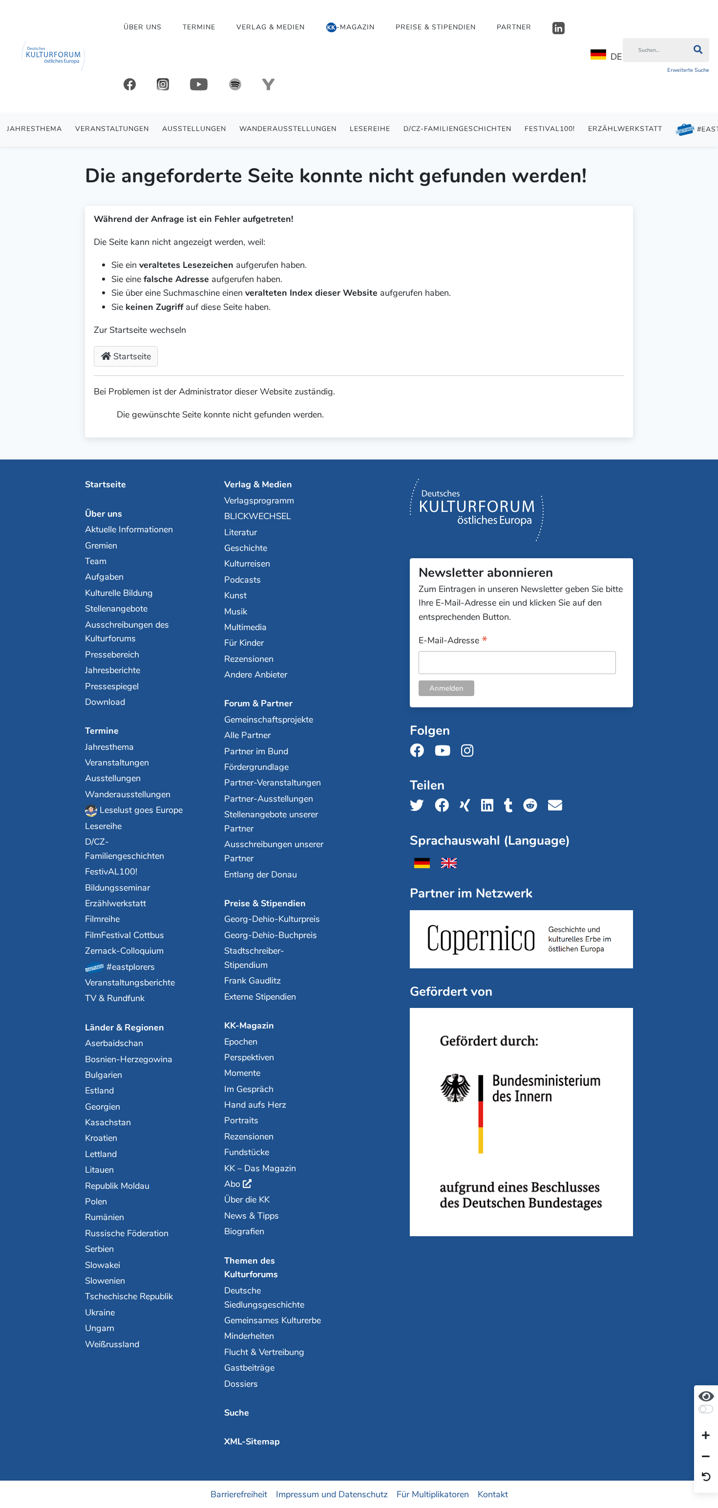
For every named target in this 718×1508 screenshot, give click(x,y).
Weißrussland (112, 1344)
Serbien (99, 1249)
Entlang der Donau (260, 874)
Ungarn (99, 1328)
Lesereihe (370, 128)
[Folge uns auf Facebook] (420, 751)
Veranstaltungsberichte (130, 982)
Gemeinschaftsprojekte (268, 719)
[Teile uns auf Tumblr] (511, 805)
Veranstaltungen (112, 128)
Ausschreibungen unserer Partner (273, 851)
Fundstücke (246, 1152)
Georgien (102, 1107)
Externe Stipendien (260, 997)
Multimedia (245, 627)
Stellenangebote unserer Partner (271, 821)
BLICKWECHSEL (257, 516)
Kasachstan (108, 1122)
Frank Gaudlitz (252, 980)
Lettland (101, 1154)
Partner (514, 27)
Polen (96, 1201)
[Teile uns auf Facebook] (445, 805)
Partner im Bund (256, 751)
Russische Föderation (127, 1233)
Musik (235, 611)
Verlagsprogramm (259, 500)
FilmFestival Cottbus (124, 935)
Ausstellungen (194, 128)
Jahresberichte (112, 670)
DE (616, 57)
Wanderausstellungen (288, 128)
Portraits (241, 1120)
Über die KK (247, 1199)
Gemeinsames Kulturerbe (272, 1320)
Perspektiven (249, 1057)
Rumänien (104, 1217)
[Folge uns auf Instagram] (470, 751)
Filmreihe (102, 919)
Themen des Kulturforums (251, 1268)
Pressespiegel (112, 686)
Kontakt (493, 1494)
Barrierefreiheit (239, 1494)
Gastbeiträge (249, 1368)
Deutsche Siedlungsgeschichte (264, 1298)
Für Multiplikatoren (433, 1494)
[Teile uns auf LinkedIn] (490, 805)
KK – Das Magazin (260, 1168)
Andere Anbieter (255, 674)
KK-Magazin (249, 1025)
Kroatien (101, 1138)
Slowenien (105, 1281)
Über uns (143, 27)
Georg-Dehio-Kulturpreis (272, 919)
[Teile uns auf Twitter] (420, 805)
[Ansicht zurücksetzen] (706, 1477)
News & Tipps (251, 1216)
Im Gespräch (249, 1089)
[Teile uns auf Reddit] (533, 805)
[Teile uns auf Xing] (468, 805)
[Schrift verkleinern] (705, 1456)
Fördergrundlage (256, 767)
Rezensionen (249, 659)
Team (95, 561)
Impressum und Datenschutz (332, 1494)
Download (105, 702)
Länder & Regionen (124, 1027)
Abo (232, 1184)
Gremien (101, 545)
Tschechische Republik (129, 1296)
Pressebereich (112, 654)
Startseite (131, 356)
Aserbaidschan (114, 1043)
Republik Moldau (117, 1186)
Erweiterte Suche (688, 70)
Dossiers (241, 1384)
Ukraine (100, 1312)
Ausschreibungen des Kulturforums (127, 632)
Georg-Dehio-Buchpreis (270, 935)
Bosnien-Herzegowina (128, 1059)
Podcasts (242, 580)
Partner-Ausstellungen (268, 799)
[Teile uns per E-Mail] (558, 805)
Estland (99, 1090)
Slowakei (102, 1265)
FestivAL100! (550, 128)
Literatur (240, 532)
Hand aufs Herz (255, 1105)
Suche (236, 1413)
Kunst (235, 595)
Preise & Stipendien (436, 27)
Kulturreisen (247, 563)
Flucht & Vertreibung (264, 1352)
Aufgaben (104, 577)
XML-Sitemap (252, 1441)
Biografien (244, 1231)
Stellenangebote (116, 608)
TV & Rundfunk (115, 998)
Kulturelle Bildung (119, 593)
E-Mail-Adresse (453, 641)
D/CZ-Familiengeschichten (457, 128)
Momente (242, 1073)
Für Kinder (244, 643)
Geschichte (245, 548)
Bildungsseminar (117, 888)
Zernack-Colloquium (124, 951)
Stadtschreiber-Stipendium (254, 958)
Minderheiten (249, 1336)
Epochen (240, 1042)
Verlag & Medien (270, 27)
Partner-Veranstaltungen (272, 782)
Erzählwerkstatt (625, 128)
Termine (199, 27)
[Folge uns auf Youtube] (445, 751)
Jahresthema (34, 128)
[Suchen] (697, 50)
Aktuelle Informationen (129, 529)
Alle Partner (247, 735)
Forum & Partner (258, 703)
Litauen (99, 1170)
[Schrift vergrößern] (705, 1436)
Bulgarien (103, 1075)
